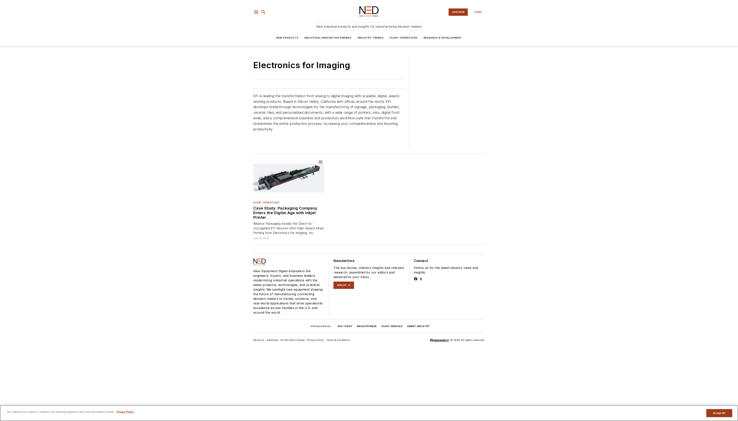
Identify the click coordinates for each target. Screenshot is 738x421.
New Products (287, 37)
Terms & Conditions (338, 340)
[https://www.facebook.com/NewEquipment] (416, 279)
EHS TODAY (345, 326)
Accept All (719, 413)
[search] (263, 12)
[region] (369, 413)
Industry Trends (371, 37)
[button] (256, 12)
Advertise (272, 340)
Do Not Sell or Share (293, 340)
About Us (258, 340)
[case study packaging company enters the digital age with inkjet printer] (288, 178)
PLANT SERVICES (392, 326)
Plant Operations (403, 37)
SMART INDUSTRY (418, 326)
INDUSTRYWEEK (367, 326)
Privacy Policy (315, 340)
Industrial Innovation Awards (328, 37)
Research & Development (443, 37)
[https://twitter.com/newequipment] (421, 279)
